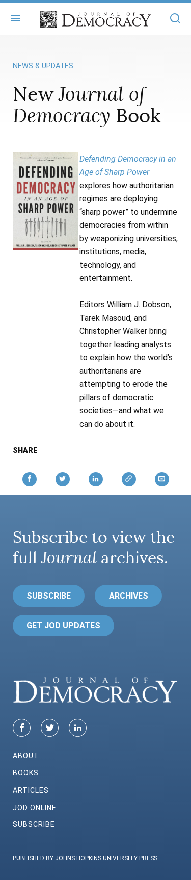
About (26, 756)
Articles (31, 790)
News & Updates (43, 66)
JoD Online (35, 808)
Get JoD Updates (63, 625)
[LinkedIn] (78, 728)
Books (26, 773)
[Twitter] (50, 728)
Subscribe (48, 596)
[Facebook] (22, 728)
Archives (128, 596)
